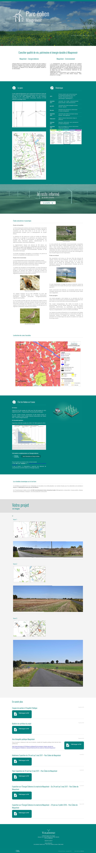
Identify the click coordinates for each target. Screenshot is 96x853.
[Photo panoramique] (48, 549)
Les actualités (46, 203)
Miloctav (82, 851)
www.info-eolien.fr (48, 840)
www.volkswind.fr (48, 843)
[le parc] (29, 155)
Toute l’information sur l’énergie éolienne (31, 456)
